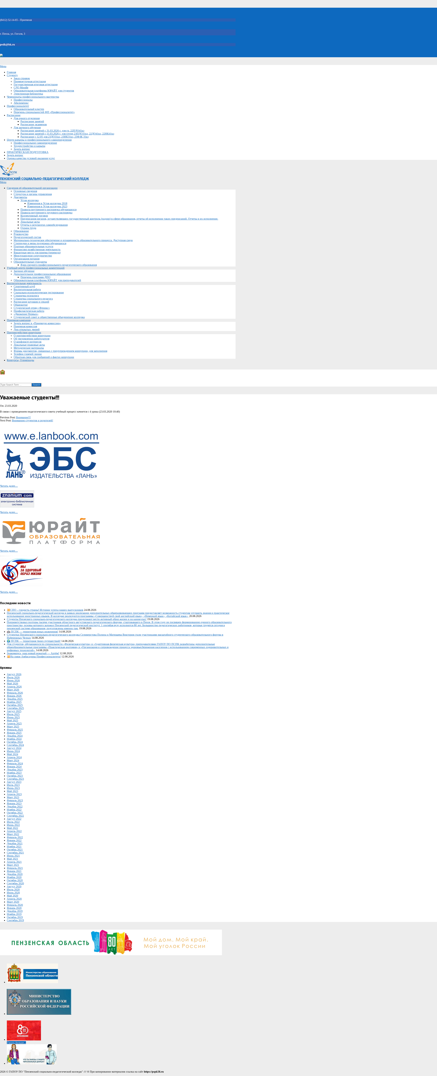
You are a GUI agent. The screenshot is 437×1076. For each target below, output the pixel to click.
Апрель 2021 (14, 861)
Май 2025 (12, 720)
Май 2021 (12, 858)
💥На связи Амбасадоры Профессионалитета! (34, 656)
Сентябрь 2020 (15, 883)
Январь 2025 (14, 732)
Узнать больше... (16, 1042)
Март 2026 (13, 689)
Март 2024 (13, 760)
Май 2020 (12, 895)
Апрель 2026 (14, 686)
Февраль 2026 (15, 692)
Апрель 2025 (14, 723)
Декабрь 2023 (15, 769)
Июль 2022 (13, 821)
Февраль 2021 (15, 868)
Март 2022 (13, 834)
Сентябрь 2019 (15, 920)
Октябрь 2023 (15, 775)
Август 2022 (14, 818)
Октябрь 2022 (15, 812)
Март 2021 (13, 864)
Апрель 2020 (14, 898)
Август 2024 (14, 748)
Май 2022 (12, 828)
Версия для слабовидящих (18, 55)
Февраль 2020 (15, 904)
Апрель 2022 (14, 831)
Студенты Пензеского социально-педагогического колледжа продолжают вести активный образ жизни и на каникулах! (76, 619)
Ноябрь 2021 (14, 846)
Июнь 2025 (13, 717)
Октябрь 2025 (15, 705)
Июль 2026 (13, 677)
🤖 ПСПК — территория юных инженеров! (32, 631)
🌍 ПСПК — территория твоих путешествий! (34, 641)
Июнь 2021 (13, 855)
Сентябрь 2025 (15, 708)
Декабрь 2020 (15, 874)
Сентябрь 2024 (15, 745)
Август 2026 (14, 674)
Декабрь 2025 (15, 698)
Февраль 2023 (15, 800)
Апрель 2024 (14, 757)
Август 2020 (14, 886)
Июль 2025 (13, 714)
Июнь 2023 (13, 788)
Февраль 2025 (15, 729)
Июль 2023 (13, 785)
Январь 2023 (14, 803)
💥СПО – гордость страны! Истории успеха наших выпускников (45, 609)
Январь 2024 (14, 766)
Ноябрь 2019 (14, 914)
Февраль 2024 (15, 763)
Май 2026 (12, 683)
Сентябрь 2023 (15, 778)
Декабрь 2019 (15, 911)
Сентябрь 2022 (15, 815)
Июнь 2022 (13, 825)
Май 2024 (12, 754)
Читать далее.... (9, 485)
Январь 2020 (14, 908)
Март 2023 (13, 797)
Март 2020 (13, 901)
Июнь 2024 (13, 751)
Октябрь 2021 (15, 849)
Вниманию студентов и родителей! (32, 420)
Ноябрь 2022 (14, 809)
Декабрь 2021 (15, 843)
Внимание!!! (23, 417)
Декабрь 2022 (15, 806)
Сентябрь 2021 (15, 852)
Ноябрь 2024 (14, 738)
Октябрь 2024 (15, 742)
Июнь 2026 (13, 680)
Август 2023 (14, 781)
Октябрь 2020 (15, 880)
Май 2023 (12, 791)
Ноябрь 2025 (14, 702)
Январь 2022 (14, 840)
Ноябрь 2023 (14, 772)
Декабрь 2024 (15, 735)
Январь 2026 (14, 695)
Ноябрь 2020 (14, 877)
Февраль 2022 (15, 837)
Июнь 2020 (13, 892)
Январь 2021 (14, 871)
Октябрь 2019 (15, 917)
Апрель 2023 (14, 794)
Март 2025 (13, 726)
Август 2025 (14, 711)
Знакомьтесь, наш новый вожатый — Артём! (33, 653)
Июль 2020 (13, 889)
